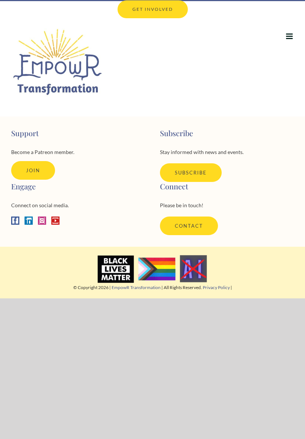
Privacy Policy (216, 287)
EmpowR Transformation (136, 287)
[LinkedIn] (29, 221)
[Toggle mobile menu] (290, 36)
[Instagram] (42, 221)
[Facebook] (15, 221)
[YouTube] (55, 221)
